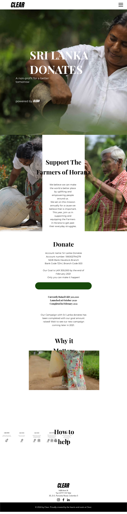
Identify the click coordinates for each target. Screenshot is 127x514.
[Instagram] (58, 500)
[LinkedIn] (68, 500)
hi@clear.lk (63, 490)
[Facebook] (63, 500)
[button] (63, 285)
